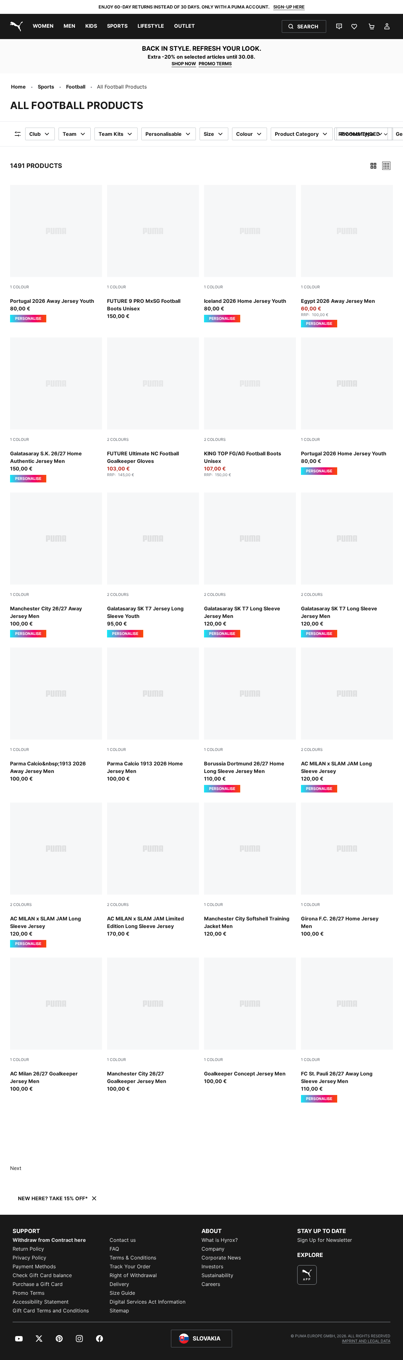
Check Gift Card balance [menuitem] (42, 1275)
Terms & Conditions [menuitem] (133, 1257)
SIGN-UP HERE (289, 6)
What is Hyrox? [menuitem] (220, 1240)
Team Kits (111, 134)
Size (209, 134)
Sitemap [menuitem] (119, 1310)
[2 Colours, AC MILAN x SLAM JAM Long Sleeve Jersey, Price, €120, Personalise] (347, 720)
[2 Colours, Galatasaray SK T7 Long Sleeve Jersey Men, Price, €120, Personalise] (250, 565)
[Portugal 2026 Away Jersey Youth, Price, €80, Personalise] (56, 253)
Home (18, 87)
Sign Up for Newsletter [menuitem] (324, 1240)
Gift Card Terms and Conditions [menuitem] (51, 1310)
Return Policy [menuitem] (28, 1249)
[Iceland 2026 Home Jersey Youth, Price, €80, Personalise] (250, 253)
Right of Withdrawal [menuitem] (133, 1275)
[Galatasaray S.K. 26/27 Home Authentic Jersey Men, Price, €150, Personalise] (56, 409)
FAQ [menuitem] (114, 1249)
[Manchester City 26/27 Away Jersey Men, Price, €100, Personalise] (56, 565)
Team (70, 134)
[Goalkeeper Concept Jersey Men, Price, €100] (250, 1021)
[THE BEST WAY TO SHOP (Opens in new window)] (307, 1275)
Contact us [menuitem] (123, 1240)
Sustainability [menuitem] (217, 1275)
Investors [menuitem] (212, 1266)
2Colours (118, 439)
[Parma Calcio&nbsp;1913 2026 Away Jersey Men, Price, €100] (56, 715)
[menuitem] (43, 26)
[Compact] (373, 165)
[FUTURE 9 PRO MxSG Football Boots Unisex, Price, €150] (153, 252)
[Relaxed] (386, 165)
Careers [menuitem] (211, 1284)
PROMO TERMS (215, 63)
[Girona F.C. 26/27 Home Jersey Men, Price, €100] (347, 870)
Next (15, 1168)
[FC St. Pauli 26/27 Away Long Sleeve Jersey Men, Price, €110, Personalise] (347, 1030)
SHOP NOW (184, 63)
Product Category (297, 134)
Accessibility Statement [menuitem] (41, 1302)
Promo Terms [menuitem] (28, 1293)
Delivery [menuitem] (119, 1284)
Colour (244, 134)
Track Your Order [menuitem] (130, 1266)
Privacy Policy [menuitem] (29, 1257)
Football (75, 87)
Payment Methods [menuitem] (34, 1266)
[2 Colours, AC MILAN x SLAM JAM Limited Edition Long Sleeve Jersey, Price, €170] (153, 870)
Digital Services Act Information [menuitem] (147, 1302)
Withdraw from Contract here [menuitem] (49, 1240)
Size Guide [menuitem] (122, 1293)
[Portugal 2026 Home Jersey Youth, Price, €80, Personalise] (347, 406)
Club (35, 134)
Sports (46, 87)
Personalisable (163, 134)
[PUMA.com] (15, 26)
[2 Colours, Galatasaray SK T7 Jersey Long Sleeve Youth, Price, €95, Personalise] (153, 565)
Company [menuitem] (213, 1249)
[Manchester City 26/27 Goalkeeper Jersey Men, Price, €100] (153, 1025)
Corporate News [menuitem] (221, 1257)
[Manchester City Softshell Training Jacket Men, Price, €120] (250, 870)
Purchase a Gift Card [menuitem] (38, 1284)
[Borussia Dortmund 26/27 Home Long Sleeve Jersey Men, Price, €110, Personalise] (250, 720)
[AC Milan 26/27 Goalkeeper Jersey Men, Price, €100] (56, 1025)
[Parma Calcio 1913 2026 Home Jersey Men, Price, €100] (153, 715)
